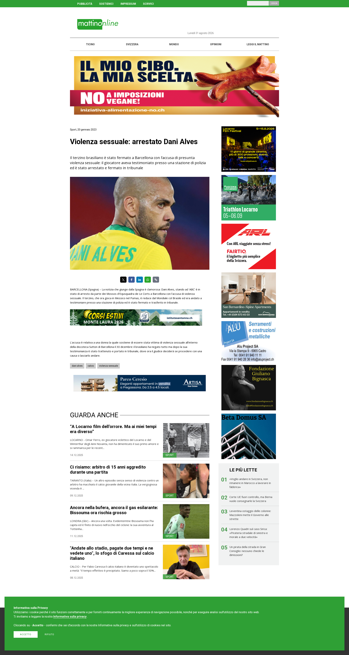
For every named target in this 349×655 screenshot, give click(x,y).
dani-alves (77, 365)
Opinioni (215, 44)
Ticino (90, 44)
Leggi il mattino (258, 44)
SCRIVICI (148, 3)
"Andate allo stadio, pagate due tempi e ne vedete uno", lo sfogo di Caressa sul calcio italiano (112, 553)
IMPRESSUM (128, 3)
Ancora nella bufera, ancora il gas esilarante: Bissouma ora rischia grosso (114, 510)
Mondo (174, 44)
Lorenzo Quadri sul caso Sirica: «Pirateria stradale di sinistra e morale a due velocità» (248, 533)
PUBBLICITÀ (84, 3)
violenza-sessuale (108, 365)
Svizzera (132, 44)
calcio (91, 365)
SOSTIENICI (106, 3)
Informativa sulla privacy (70, 616)
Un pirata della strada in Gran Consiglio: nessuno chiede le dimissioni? (247, 551)
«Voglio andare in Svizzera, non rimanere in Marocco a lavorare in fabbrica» (250, 483)
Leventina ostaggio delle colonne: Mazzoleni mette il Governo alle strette (250, 515)
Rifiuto (49, 634)
